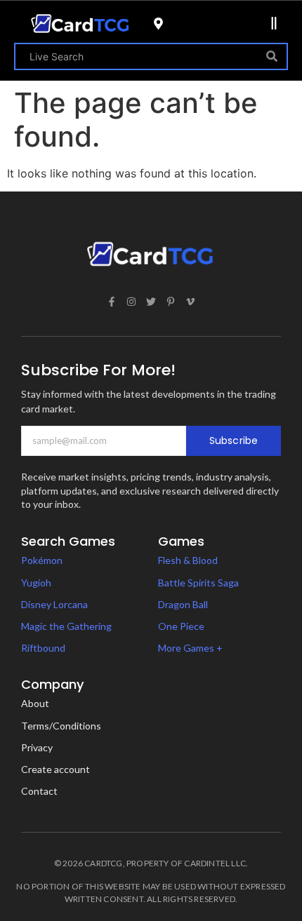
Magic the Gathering (66, 626)
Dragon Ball (183, 604)
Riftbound (43, 648)
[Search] (272, 56)
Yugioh (36, 583)
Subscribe (233, 440)
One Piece (181, 626)
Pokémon (42, 560)
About (35, 703)
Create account (55, 769)
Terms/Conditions (61, 726)
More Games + (190, 648)
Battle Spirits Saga (198, 583)
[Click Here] (274, 23)
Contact (39, 791)
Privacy (37, 747)
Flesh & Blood (188, 560)
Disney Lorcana (54, 604)
